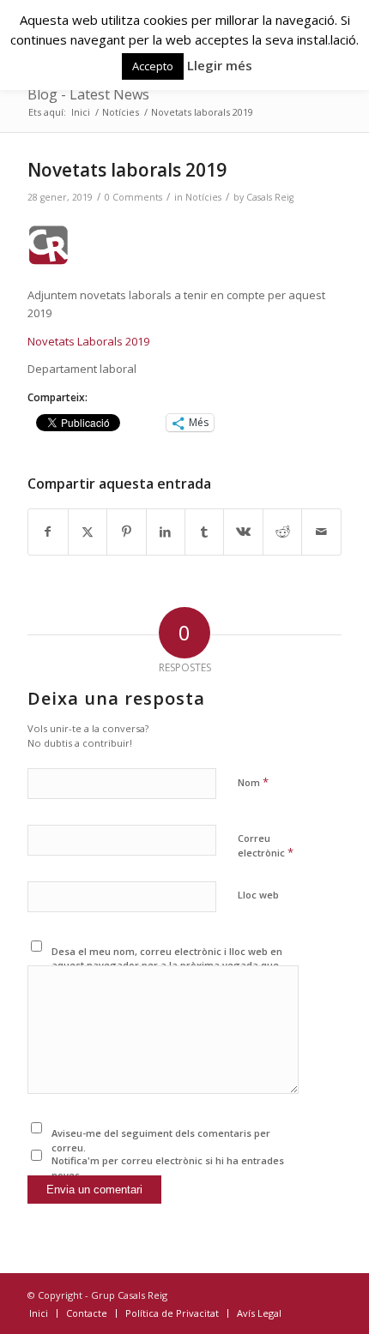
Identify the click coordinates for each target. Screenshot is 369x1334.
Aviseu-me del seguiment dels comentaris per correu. (160, 1140)
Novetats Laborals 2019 (88, 341)
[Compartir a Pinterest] (126, 531)
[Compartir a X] (87, 531)
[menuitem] (39, 1313)
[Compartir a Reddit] (282, 531)
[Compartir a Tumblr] (204, 531)
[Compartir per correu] (321, 531)
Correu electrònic (265, 846)
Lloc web (258, 894)
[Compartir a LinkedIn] (165, 531)
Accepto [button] (152, 66)
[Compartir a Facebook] (47, 531)
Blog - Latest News (88, 94)
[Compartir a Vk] (243, 531)
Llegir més (219, 65)
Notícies (203, 197)
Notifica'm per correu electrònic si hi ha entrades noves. (167, 1167)
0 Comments (133, 197)
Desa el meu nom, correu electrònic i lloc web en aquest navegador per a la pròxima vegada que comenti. (166, 965)
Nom (253, 782)
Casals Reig (269, 197)
